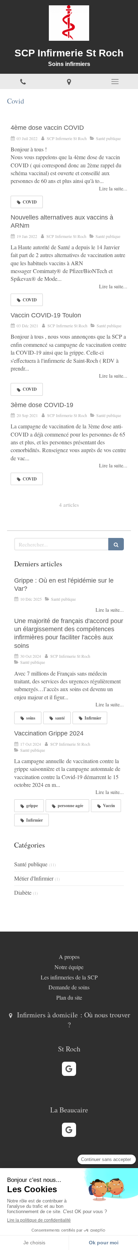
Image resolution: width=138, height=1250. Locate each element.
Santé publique (30, 864)
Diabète (22, 892)
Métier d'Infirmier (33, 878)
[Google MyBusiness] (69, 1069)
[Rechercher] (116, 544)
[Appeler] (23, 81)
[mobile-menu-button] (115, 81)
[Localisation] (69, 81)
